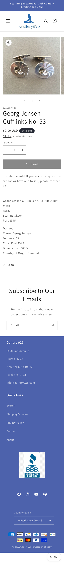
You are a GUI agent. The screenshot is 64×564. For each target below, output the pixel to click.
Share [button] (11, 265)
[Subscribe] (53, 325)
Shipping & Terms (17, 414)
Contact (12, 431)
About (10, 440)
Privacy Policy (15, 422)
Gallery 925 (25, 546)
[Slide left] (24, 101)
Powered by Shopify (42, 546)
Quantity (8, 142)
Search (11, 405)
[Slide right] (39, 101)
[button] (8, 21)
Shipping (7, 136)
